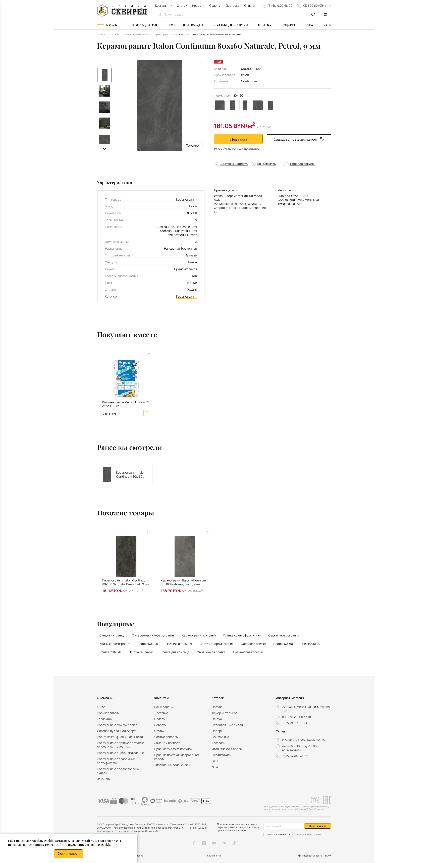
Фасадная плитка (253, 644)
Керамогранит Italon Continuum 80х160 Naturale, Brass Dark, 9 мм (125, 582)
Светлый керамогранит (216, 644)
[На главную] (122, 11)
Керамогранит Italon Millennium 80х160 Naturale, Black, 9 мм (183, 582)
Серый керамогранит (283, 635)
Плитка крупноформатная (242, 635)
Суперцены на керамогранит (153, 635)
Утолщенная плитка (211, 652)
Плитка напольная (179, 644)
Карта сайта (214, 855)
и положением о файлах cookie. (88, 845)
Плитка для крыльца (174, 652)
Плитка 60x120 (147, 644)
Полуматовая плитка (248, 652)
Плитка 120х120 (110, 652)
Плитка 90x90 (310, 644)
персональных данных (308, 834)
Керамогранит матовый (199, 635)
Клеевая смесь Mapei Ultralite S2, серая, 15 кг (126, 404)
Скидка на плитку (111, 635)
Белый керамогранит (114, 644)
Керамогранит (186, 296)
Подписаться (317, 826)
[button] (104, 149)
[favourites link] (313, 14)
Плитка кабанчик (141, 652)
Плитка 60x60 (283, 644)
